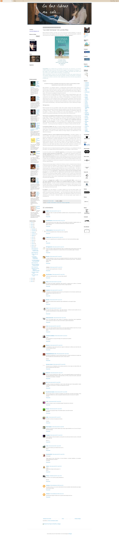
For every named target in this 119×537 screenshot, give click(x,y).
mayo (33, 240)
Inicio (63, 518)
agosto (33, 235)
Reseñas (63, 202)
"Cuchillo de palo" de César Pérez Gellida (38, 111)
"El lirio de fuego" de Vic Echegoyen (38, 98)
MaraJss (48, 256)
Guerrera (86, 99)
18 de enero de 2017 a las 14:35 (60, 317)
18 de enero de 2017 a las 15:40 (54, 326)
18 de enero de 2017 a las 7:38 (59, 220)
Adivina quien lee (49, 230)
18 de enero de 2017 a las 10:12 (56, 267)
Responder (48, 216)
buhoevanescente (49, 317)
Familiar (86, 95)
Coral (86, 90)
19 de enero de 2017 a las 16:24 (56, 435)
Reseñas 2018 (86, 120)
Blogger (70, 533)
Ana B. (47, 308)
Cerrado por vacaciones (38, 140)
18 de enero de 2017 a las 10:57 (56, 290)
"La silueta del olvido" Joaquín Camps (37, 180)
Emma (47, 281)
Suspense (87, 126)
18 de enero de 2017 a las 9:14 (57, 237)
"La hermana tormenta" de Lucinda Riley (35, 257)
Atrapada (48, 435)
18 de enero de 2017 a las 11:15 (56, 299)
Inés (47, 382)
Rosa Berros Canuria (50, 391)
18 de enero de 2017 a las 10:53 (58, 274)
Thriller (86, 129)
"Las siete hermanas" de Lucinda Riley (36, 261)
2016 (32, 278)
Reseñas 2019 (86, 122)
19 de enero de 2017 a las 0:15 (55, 417)
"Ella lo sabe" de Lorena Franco (38, 194)
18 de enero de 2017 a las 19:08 (61, 391)
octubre (33, 232)
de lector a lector (49, 364)
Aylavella (48, 290)
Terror (86, 127)
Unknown (48, 485)
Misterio (86, 103)
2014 (32, 281)
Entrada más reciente (47, 518)
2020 (32, 222)
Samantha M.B (49, 454)
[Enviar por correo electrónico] (56, 201)
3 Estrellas (87, 82)
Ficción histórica (53, 202)
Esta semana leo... (35, 248)
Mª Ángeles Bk (49, 246)
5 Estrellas (87, 85)
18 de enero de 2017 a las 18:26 (54, 382)
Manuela (47, 299)
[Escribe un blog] (57, 201)
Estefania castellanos (50, 335)
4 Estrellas (48, 202)
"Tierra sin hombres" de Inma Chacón (35, 265)
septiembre (34, 233)
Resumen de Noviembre (38, 153)
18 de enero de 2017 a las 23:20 (56, 408)
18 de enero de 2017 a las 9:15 (58, 246)
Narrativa (86, 105)
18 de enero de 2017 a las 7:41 (59, 230)
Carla (47, 445)
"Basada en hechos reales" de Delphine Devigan (35, 269)
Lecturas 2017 (59, 202)
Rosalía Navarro (49, 220)
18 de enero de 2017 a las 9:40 (56, 256)
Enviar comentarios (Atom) (53, 520)
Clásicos (86, 86)
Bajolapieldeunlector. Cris (51, 353)
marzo (33, 243)
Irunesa (86, 33)
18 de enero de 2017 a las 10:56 (55, 281)
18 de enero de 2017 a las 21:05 (55, 401)
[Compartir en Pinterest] (61, 201)
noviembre (34, 230)
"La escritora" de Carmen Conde (35, 250)
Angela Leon (48, 237)
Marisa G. (48, 345)
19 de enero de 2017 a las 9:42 (58, 426)
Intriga (86, 101)
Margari (47, 408)
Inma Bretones (49, 274)
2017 (32, 227)
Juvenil (86, 102)
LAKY (47, 401)
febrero (33, 245)
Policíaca (86, 112)
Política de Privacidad (87, 114)
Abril (47, 326)
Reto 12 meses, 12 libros (37, 165)
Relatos (86, 116)
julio (33, 237)
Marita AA (48, 372)
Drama (86, 94)
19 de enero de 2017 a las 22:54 (58, 454)
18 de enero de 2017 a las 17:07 (56, 372)
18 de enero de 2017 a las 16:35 (59, 364)
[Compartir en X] (59, 201)
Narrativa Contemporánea (87, 107)
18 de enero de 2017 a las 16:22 (63, 353)
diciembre (34, 229)
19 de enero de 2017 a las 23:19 (55, 466)
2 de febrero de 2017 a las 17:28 (55, 475)
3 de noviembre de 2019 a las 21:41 (57, 493)
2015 (32, 279)
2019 (32, 224)
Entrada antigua (78, 518)
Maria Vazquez (49, 426)
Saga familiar (67, 202)
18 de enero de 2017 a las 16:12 (61, 335)
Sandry (47, 466)
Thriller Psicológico (87, 131)
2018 (32, 226)
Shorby (47, 475)
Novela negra (86, 111)
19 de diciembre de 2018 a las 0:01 (56, 485)
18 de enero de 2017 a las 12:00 (55, 308)
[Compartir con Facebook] (60, 201)
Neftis (47, 417)
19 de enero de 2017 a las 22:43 (55, 445)
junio (33, 238)
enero (33, 246)
